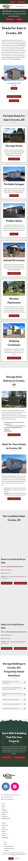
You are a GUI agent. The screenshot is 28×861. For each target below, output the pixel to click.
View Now (14, 88)
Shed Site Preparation (9, 848)
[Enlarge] (24, 392)
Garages (3, 806)
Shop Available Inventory (20, 757)
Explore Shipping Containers (14, 358)
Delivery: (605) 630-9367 (9, 799)
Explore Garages (14, 195)
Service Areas (5, 825)
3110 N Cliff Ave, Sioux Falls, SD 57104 (14, 566)
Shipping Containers (6, 818)
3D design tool (17, 59)
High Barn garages (19, 192)
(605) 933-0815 (21, 6)
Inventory (13, 1)
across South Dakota (21, 43)
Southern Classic (10, 155)
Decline (16, 858)
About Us (4, 831)
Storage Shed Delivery (9, 846)
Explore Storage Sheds (14, 159)
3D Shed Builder (21, 1)
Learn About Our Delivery (14, 434)
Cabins (3, 808)
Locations (4, 823)
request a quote (10, 57)
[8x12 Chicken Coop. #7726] (14, 73)
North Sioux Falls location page (18, 576)
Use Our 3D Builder (14, 100)
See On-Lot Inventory (6, 583)
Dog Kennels (4, 810)
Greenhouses (4, 816)
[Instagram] (15, 786)
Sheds (3, 803)
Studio (16, 155)
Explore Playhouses (14, 315)
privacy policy (19, 854)
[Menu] (25, 6)
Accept (11, 858)
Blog (5, 842)
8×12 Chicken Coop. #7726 (14, 83)
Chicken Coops (16, 269)
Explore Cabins (14, 234)
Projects (3, 827)
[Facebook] (6, 786)
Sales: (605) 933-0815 (8, 797)
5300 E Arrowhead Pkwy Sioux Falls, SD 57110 (16, 631)
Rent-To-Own (5, 829)
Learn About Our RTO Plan (14, 498)
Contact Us (4, 833)
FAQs (5, 844)
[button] (3, 78)
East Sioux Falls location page (17, 641)
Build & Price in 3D (7, 757)
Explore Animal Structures (14, 273)
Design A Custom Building (20, 583)
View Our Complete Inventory (14, 96)
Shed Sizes (6, 850)
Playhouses (4, 814)
